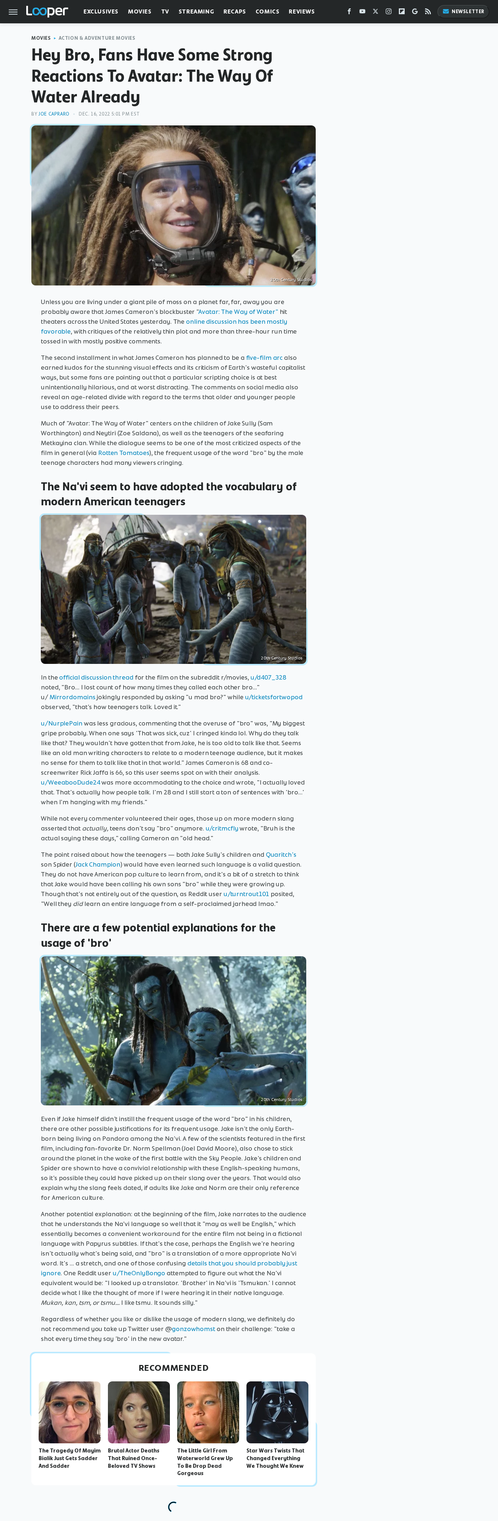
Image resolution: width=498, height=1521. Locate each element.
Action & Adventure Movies (97, 38)
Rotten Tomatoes (123, 452)
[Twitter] (375, 13)
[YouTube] (362, 13)
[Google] (415, 13)
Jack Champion (97, 864)
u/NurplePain (61, 723)
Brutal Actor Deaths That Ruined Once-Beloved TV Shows (133, 1458)
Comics (268, 11)
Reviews (302, 11)
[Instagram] (388, 13)
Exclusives (100, 11)
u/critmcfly (222, 828)
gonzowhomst (193, 1328)
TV (165, 11)
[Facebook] (349, 13)
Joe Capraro (54, 114)
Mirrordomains (73, 697)
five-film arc (264, 357)
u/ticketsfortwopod (274, 697)
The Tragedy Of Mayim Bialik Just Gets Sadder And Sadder (70, 1458)
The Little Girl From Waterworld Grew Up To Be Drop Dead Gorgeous (205, 1462)
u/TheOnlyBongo (139, 1273)
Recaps (234, 11)
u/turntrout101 (246, 894)
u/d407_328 (268, 677)
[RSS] (428, 13)
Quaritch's (281, 854)
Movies (140, 11)
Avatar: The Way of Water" (238, 311)
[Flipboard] (401, 13)
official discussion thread (96, 677)
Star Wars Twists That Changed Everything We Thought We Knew (275, 1458)
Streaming (196, 11)
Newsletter (468, 11)
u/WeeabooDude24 (70, 782)
